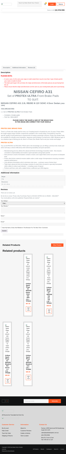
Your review (4, 206)
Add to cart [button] (28, 309)
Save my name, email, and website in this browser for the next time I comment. (25, 227)
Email (3, 221)
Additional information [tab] (19, 67)
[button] (1, 10)
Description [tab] (6, 67)
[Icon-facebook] (3, 401)
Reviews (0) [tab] (31, 67)
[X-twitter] (7, 401)
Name (3, 215)
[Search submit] (18, 5)
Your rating (4, 201)
